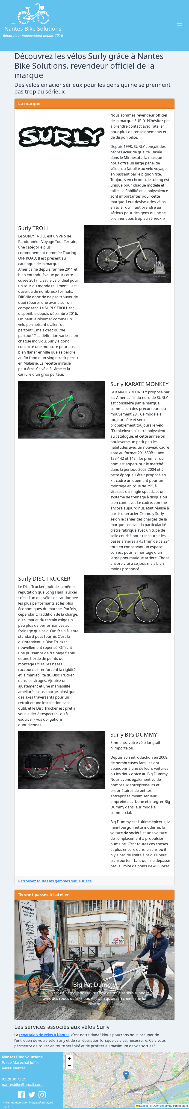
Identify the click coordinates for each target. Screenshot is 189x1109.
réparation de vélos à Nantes (44, 1034)
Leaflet (143, 1105)
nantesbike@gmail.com (22, 1084)
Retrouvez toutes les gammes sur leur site (55, 881)
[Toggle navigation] (179, 25)
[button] (26, 960)
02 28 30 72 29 (14, 1079)
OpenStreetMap (162, 1105)
